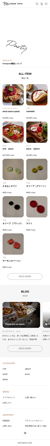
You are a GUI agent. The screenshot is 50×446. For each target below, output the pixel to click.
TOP (4, 369)
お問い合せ (7, 426)
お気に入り (7, 403)
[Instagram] (25, 433)
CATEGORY (9, 363)
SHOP (5, 374)
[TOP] (47, 443)
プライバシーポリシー (34, 421)
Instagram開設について (12, 63)
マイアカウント (9, 397)
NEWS (5, 379)
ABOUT (28, 369)
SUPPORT (8, 415)
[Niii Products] (12, 4)
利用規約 (6, 421)
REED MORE (25, 276)
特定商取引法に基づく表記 (36, 426)
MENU (6, 391)
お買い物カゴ (30, 397)
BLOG (27, 374)
